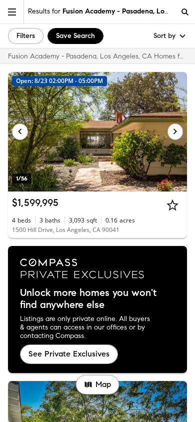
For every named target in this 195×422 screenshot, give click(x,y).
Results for (101, 11)
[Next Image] (176, 132)
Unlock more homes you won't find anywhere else (88, 299)
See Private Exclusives (69, 353)
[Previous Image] (20, 132)
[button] (12, 12)
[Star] (172, 205)
